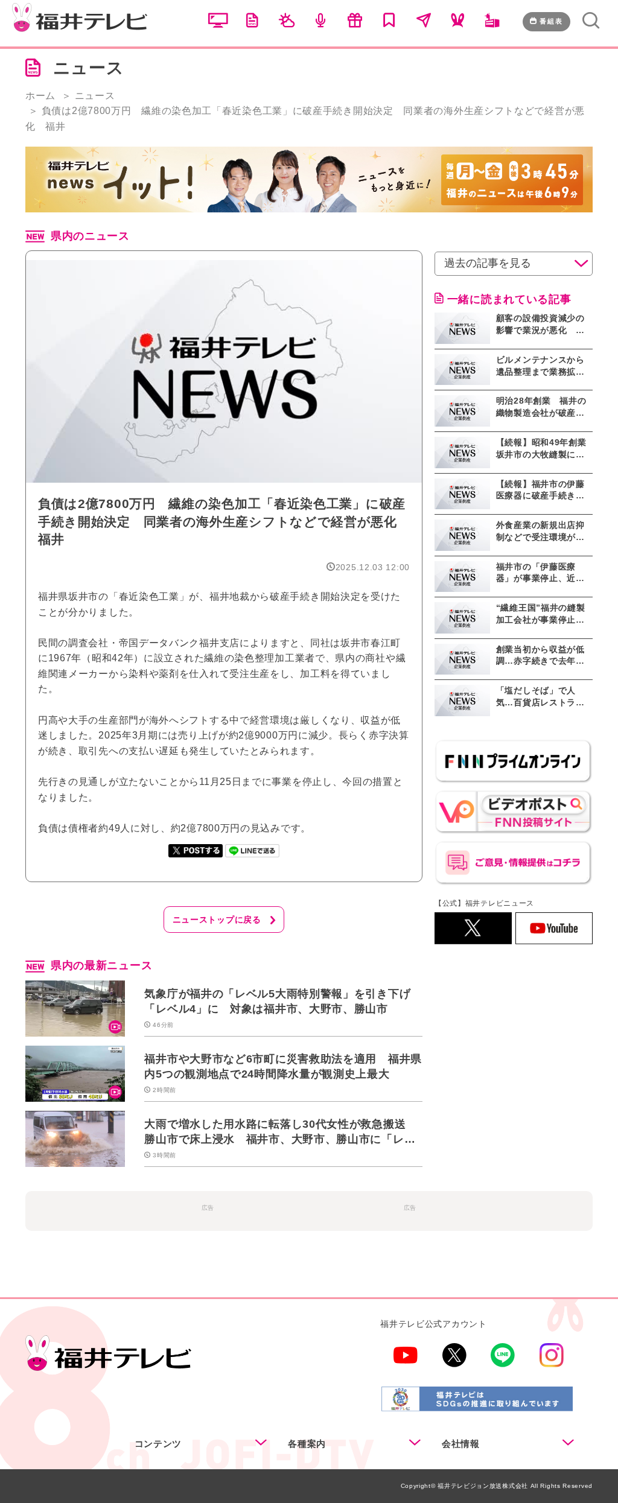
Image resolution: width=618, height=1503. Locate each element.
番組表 (551, 21)
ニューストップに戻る (217, 919)
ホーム (40, 96)
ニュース (95, 96)
